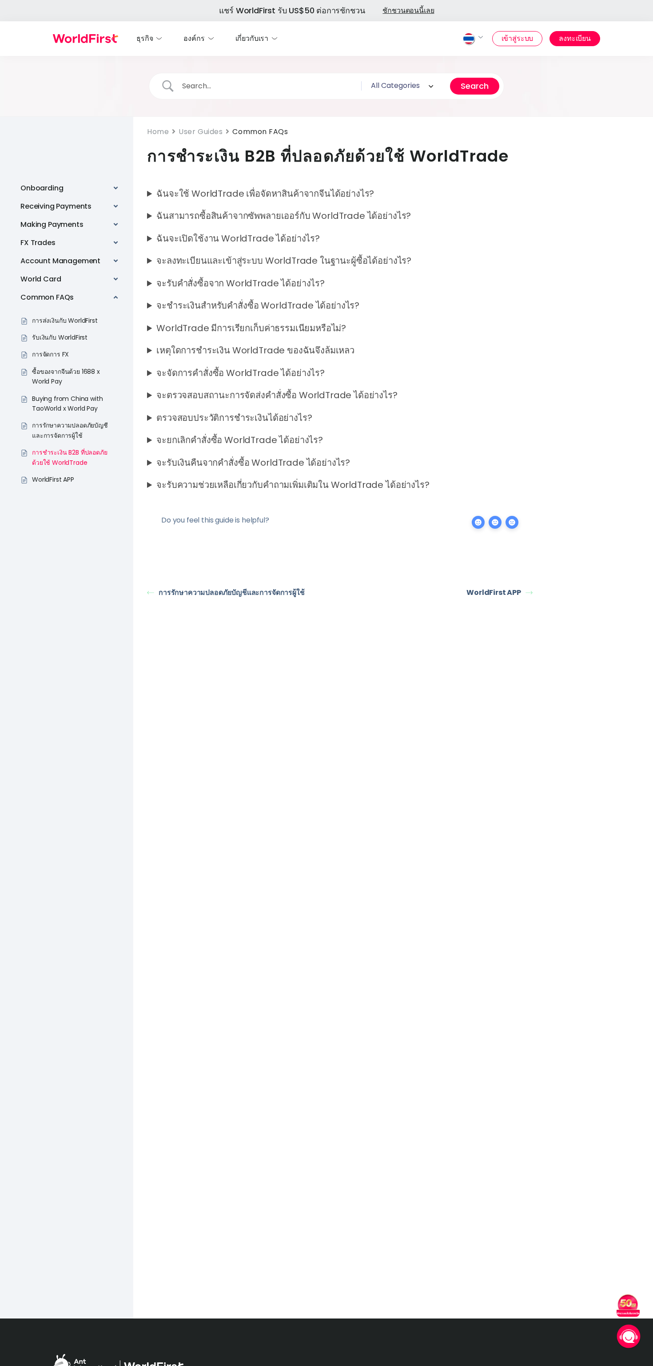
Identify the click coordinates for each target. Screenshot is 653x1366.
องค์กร (193, 38)
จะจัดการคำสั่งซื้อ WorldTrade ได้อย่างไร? (240, 373)
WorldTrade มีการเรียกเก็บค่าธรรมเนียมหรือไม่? (251, 328)
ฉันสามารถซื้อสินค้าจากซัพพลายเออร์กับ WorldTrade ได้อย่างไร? (283, 216)
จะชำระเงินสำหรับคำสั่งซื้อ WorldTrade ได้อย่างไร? (257, 305)
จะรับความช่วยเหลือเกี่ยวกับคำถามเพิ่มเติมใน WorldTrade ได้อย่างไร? (292, 485)
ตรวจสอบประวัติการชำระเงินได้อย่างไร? (234, 418)
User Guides (201, 132)
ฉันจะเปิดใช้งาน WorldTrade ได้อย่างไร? (238, 238)
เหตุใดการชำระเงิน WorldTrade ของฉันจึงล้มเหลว (255, 350)
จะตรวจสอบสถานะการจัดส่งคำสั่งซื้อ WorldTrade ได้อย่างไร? (276, 395)
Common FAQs (260, 132)
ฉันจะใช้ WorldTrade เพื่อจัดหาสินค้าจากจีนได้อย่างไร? (265, 193)
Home (158, 132)
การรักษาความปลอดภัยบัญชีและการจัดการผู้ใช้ (232, 592)
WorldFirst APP (493, 592)
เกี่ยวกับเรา (252, 38)
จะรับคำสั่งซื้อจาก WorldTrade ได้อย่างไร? (240, 283)
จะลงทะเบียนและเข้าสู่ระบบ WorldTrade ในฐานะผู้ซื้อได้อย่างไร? (283, 260)
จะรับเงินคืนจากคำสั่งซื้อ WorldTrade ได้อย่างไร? (253, 462)
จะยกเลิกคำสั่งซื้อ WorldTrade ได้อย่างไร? (239, 440)
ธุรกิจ (144, 38)
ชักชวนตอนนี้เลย (408, 10)
